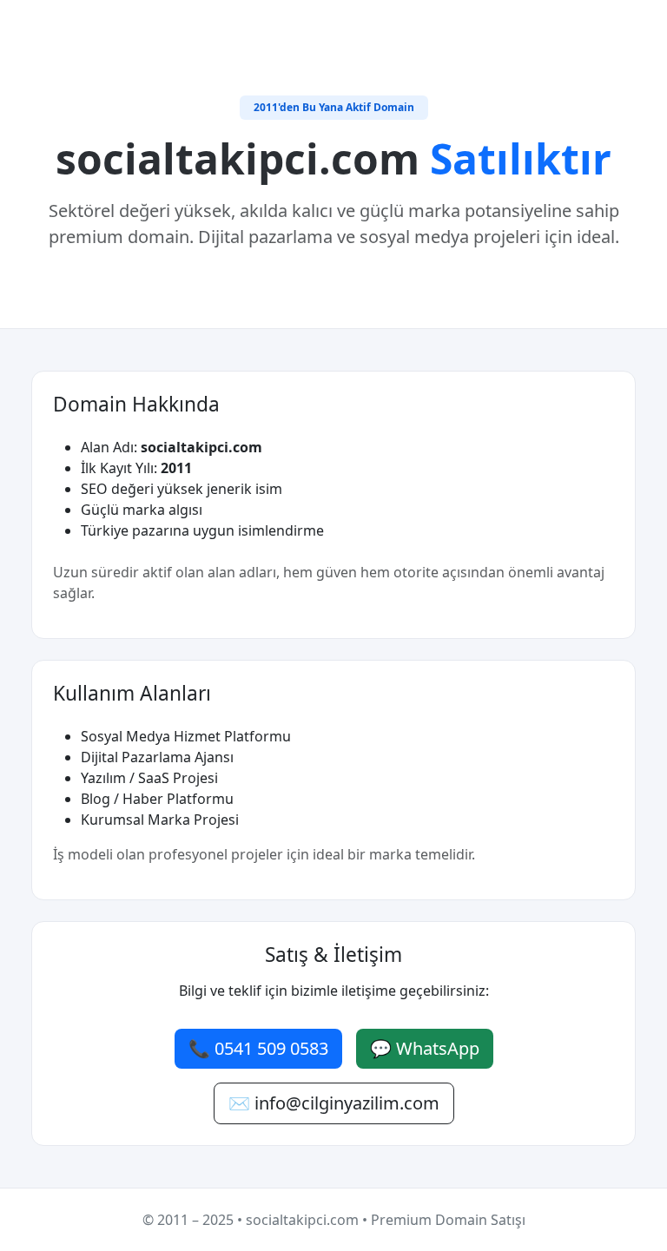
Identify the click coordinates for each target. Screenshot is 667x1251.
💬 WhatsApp (424, 1048)
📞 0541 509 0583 (258, 1048)
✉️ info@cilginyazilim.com (333, 1103)
